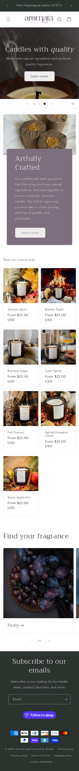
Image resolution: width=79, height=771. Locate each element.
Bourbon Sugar (18, 371)
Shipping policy (63, 755)
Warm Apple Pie (19, 497)
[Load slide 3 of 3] (44, 103)
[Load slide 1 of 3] (34, 103)
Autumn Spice (17, 309)
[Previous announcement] (7, 5)
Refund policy (66, 749)
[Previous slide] (27, 103)
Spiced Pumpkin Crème (56, 434)
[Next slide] (51, 103)
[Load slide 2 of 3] (39, 103)
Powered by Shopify (42, 749)
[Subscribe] (65, 699)
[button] (8, 19)
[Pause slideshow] (74, 103)
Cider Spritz (53, 371)
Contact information (41, 762)
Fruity (13, 625)
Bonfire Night (54, 309)
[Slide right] (49, 641)
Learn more (39, 76)
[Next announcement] (71, 5)
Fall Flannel (16, 432)
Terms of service (40, 755)
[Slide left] (30, 641)
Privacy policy (19, 755)
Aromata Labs (22, 749)
